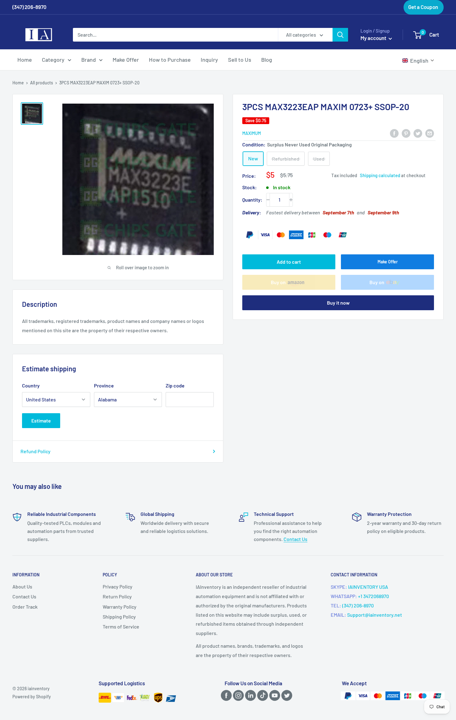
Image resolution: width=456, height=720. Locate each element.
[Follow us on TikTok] (261, 695)
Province (104, 385)
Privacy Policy (117, 586)
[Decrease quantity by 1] (268, 199)
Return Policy (117, 596)
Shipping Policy (119, 616)
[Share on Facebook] (394, 133)
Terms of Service (121, 626)
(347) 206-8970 (358, 605)
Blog (266, 59)
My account (373, 38)
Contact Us (295, 539)
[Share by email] (429, 133)
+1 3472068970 (373, 596)
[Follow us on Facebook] (225, 695)
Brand (88, 59)
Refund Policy (35, 451)
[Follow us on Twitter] (286, 695)
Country (31, 385)
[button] (418, 60)
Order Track (25, 607)
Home (24, 59)
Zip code (175, 385)
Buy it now (338, 303)
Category (53, 59)
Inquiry (209, 59)
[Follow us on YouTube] (273, 695)
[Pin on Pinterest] (406, 133)
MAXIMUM (251, 133)
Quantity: (252, 200)
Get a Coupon (423, 7)
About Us (22, 586)
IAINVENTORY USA (368, 587)
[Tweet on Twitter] (418, 133)
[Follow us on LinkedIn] (249, 695)
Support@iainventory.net (374, 615)
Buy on (278, 282)
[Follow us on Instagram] (237, 695)
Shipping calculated (380, 175)
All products (41, 82)
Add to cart (289, 262)
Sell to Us (239, 59)
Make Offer (126, 59)
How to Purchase (170, 59)
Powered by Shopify (31, 696)
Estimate (41, 420)
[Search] (340, 35)
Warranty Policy (119, 607)
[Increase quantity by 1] (291, 199)
